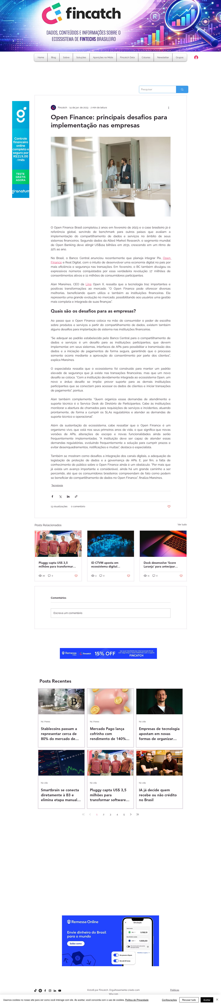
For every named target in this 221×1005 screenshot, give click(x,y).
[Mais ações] (169, 107)
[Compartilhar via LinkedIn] (68, 496)
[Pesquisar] (182, 89)
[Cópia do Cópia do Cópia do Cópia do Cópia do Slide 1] (116, 968)
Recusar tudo (189, 999)
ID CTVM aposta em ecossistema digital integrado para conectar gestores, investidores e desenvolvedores (107, 564)
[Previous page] (90, 814)
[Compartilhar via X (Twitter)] (60, 496)
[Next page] (131, 814)
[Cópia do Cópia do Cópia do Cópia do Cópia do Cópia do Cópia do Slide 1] (122, 968)
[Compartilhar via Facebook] (52, 496)
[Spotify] (40, 990)
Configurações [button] (169, 999)
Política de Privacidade (137, 999)
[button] (146, 57)
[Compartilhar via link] (76, 496)
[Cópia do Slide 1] (101, 968)
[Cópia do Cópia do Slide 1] (107, 968)
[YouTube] (59, 990)
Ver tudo (182, 524)
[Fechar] (217, 999)
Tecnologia (57, 485)
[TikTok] (35, 990)
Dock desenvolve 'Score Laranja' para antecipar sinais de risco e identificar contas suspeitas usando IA (162, 564)
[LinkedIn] (54, 990)
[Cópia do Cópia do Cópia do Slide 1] (110, 968)
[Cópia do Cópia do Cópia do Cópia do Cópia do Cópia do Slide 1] (119, 968)
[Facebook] (45, 990)
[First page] (83, 814)
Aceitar (206, 999)
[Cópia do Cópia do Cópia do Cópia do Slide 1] (113, 968)
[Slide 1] (98, 968)
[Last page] (138, 814)
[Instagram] (50, 990)
